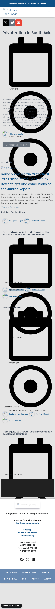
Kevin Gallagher (16, 296)
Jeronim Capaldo (16, 290)
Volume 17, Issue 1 (13, 307)
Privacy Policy (27, 535)
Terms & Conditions (27, 533)
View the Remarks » (10, 207)
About (47, 579)
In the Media (10, 579)
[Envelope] (18, 22)
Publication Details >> (12, 282)
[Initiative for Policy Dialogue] (13, 12)
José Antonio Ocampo (18, 414)
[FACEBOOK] (22, 559)
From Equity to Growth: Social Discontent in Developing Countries (27, 433)
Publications (29, 572)
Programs (11, 572)
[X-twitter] (6, 22)
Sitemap (27, 530)
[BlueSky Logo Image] (12, 22)
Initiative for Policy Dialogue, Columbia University (27, 6)
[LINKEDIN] (33, 559)
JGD (24, 579)
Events (45, 572)
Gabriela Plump (38, 290)
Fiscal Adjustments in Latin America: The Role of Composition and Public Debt (26, 233)
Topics (35, 579)
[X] (27, 559)
